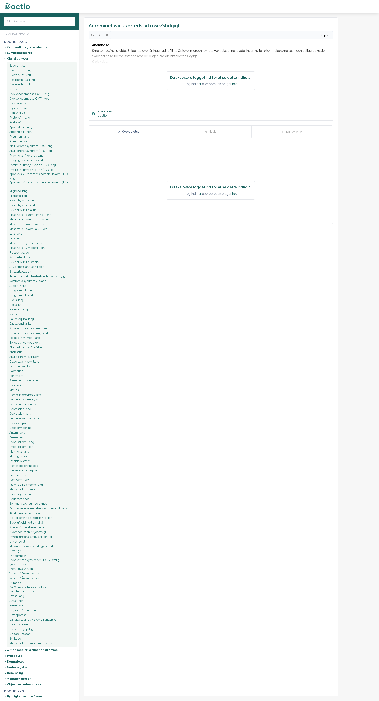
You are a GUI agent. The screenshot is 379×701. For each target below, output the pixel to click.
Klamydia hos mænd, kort (25, 489)
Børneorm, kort (19, 480)
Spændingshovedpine (23, 380)
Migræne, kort (18, 195)
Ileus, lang (15, 233)
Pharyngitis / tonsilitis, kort (26, 160)
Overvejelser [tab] (131, 131)
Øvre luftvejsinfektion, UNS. (26, 522)
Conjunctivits (17, 112)
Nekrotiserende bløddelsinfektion (30, 517)
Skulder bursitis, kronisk (24, 262)
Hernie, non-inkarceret (23, 404)
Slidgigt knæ (17, 65)
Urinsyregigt (17, 541)
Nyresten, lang (18, 309)
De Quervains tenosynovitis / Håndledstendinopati (27, 589)
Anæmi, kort (17, 437)
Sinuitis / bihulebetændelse (26, 527)
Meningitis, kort (19, 456)
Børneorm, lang (19, 475)
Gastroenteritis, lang (22, 79)
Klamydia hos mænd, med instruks (31, 643)
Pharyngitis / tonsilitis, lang (26, 155)
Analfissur (15, 352)
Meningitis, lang (19, 451)
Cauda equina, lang (21, 319)
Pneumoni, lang (19, 136)
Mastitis (14, 390)
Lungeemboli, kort (21, 295)
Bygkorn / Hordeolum (23, 610)
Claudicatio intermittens (24, 361)
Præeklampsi (17, 423)
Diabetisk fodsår (19, 633)
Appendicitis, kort (20, 131)
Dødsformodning (20, 427)
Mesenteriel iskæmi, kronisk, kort (30, 219)
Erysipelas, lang (19, 103)
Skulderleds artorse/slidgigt (27, 266)
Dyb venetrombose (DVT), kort (29, 98)
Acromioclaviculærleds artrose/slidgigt (37, 276)
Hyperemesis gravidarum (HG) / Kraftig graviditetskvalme (34, 562)
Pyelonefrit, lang (19, 117)
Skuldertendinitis (19, 257)
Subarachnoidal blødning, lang (29, 328)
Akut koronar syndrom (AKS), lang (31, 146)
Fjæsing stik (16, 551)
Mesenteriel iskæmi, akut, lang (28, 224)
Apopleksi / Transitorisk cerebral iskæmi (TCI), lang (38, 176)
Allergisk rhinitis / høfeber (26, 347)
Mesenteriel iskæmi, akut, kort (28, 229)
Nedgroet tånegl (19, 498)
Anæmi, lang (17, 432)
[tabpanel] (211, 181)
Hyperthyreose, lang (22, 200)
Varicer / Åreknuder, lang (25, 573)
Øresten (14, 89)
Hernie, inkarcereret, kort (24, 399)
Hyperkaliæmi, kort (21, 446)
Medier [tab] (212, 131)
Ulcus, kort (16, 304)
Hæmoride (16, 371)
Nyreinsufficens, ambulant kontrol (30, 536)
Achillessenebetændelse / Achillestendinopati (38, 508)
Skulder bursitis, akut (22, 210)
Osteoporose (17, 615)
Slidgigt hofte (17, 285)
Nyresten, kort (18, 314)
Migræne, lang (18, 191)
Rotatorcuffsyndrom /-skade (27, 281)
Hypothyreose (18, 624)
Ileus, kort (15, 238)
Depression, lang (20, 408)
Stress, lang (16, 596)
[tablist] (211, 132)
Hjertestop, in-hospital (23, 470)
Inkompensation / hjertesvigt (27, 532)
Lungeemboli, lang (21, 290)
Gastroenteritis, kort (21, 84)
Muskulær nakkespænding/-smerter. (32, 546)
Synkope (15, 638)
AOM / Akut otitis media (24, 513)
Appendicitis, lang (20, 127)
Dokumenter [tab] (294, 131)
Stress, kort (16, 600)
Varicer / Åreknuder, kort (25, 578)
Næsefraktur (17, 605)
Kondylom (16, 375)
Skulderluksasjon (20, 271)
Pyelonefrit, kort (19, 122)
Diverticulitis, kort (20, 75)
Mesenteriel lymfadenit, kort (27, 247)
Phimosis (15, 583)
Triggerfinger (17, 555)
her (199, 84)
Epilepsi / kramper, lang (24, 337)
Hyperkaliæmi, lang (21, 442)
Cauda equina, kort (21, 323)
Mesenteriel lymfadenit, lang (27, 243)
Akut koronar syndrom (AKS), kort (30, 150)
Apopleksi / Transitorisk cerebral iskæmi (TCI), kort (38, 184)
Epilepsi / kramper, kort (24, 342)
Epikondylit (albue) (21, 494)
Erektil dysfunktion (21, 568)
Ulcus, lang (16, 300)
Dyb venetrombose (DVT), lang (29, 94)
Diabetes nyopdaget (22, 629)
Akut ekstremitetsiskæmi (24, 356)
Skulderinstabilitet (20, 366)
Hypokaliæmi (17, 385)
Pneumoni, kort (19, 141)
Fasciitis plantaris (20, 461)
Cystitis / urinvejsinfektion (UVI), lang (32, 165)
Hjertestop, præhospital (24, 465)
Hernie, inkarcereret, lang (25, 394)
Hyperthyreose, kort (22, 205)
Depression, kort (19, 413)
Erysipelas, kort (19, 108)
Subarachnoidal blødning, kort (28, 333)
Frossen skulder (19, 252)
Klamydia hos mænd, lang (26, 484)
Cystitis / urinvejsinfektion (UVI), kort (32, 169)
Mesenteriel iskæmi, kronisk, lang (30, 214)
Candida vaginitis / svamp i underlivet (33, 619)
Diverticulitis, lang (20, 70)
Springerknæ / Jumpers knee (28, 503)
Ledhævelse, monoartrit (24, 418)
